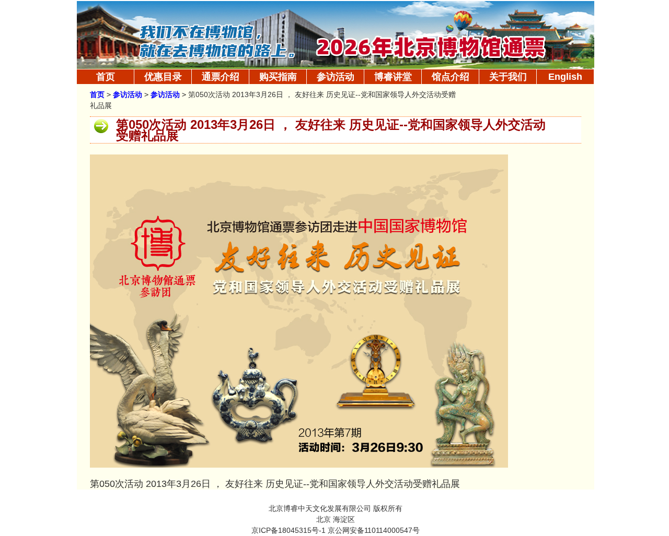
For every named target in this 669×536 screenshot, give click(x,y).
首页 (105, 77)
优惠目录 (163, 77)
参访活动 (127, 94)
